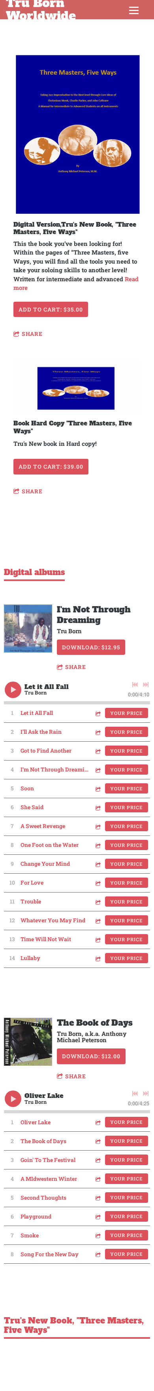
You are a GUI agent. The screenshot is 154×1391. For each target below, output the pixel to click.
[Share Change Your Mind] (97, 864)
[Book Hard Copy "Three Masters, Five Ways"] (77, 388)
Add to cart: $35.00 (51, 309)
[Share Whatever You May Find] (97, 921)
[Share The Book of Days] (97, 1141)
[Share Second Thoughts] (97, 1197)
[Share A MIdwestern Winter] (97, 1179)
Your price (126, 713)
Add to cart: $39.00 (51, 466)
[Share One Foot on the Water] (97, 845)
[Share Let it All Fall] (97, 713)
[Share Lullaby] (97, 958)
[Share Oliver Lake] (97, 1122)
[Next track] (145, 684)
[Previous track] (135, 684)
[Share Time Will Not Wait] (97, 939)
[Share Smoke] (97, 1235)
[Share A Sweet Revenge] (97, 826)
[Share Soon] (97, 789)
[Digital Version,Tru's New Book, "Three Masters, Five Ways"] (77, 135)
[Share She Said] (97, 807)
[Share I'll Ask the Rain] (97, 732)
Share (32, 333)
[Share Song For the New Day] (97, 1254)
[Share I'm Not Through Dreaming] (97, 770)
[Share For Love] (97, 883)
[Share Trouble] (97, 902)
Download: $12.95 (91, 647)
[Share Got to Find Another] (97, 751)
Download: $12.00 (91, 1056)
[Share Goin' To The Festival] (97, 1160)
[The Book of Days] (28, 1042)
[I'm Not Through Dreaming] (28, 628)
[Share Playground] (97, 1216)
